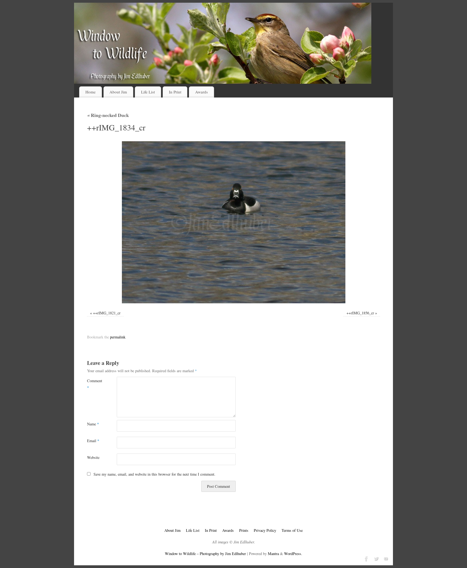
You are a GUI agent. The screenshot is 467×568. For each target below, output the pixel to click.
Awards (201, 92)
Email (93, 440)
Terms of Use (292, 530)
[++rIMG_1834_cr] (233, 222)
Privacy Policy (265, 530)
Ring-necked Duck (108, 115)
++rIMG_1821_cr (107, 312)
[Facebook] (365, 558)
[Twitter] (375, 558)
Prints (243, 530)
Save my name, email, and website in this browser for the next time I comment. (154, 474)
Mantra (273, 553)
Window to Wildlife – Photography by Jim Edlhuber (205, 553)
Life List (148, 92)
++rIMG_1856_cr (360, 312)
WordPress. (293, 553)
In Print (175, 92)
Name (93, 423)
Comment (94, 384)
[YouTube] (385, 558)
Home (90, 92)
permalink (117, 337)
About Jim (118, 92)
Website (93, 457)
